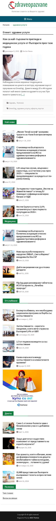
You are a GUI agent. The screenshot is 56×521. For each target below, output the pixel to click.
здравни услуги (23, 108)
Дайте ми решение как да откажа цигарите (33, 268)
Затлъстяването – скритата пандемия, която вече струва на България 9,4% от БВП (32, 329)
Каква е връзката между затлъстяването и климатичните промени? (32, 360)
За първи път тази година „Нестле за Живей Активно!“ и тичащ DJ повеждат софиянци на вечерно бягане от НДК (34, 192)
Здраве (12, 103)
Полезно (20, 103)
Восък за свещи (10, 498)
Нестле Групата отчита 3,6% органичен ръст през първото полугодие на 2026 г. (31, 209)
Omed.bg (12, 108)
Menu (29, 19)
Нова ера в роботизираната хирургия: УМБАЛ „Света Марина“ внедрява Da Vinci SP (32, 254)
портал (41, 108)
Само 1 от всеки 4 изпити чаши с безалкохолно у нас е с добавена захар (32, 426)
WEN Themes (34, 518)
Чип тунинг (8, 493)
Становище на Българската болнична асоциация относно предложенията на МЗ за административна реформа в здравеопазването (31, 152)
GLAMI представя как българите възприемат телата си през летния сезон (33, 475)
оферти (34, 108)
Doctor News (28, 51)
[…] (22, 94)
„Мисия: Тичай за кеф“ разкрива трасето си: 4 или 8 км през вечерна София (34, 134)
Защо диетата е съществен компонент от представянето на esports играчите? (32, 441)
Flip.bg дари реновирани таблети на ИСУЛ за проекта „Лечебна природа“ (34, 285)
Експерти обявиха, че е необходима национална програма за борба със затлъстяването (34, 313)
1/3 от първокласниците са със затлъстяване (31, 343)
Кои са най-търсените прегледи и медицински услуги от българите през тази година (28, 42)
